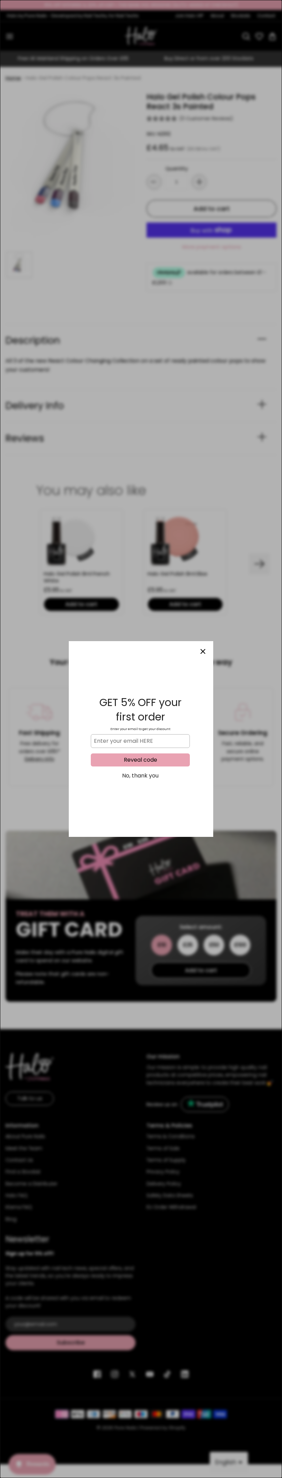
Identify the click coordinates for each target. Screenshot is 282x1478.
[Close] (203, 651)
